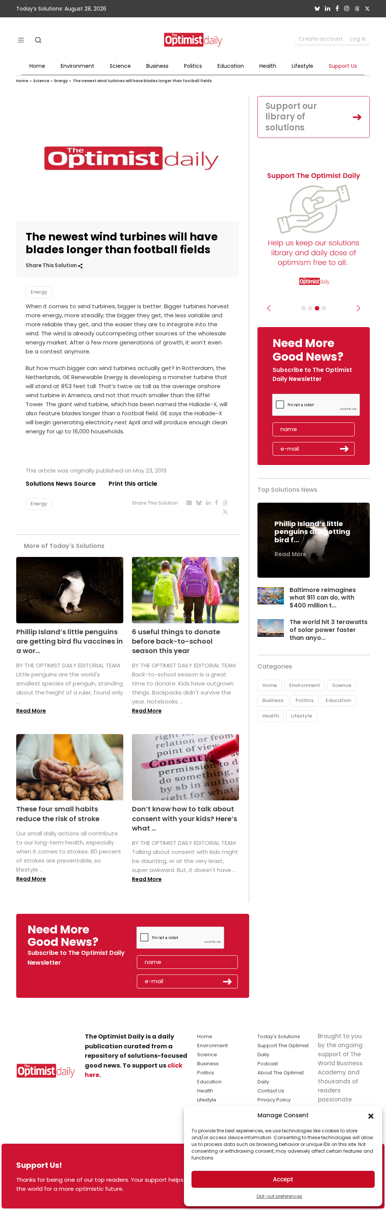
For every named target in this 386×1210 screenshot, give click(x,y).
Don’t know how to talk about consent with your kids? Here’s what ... (184, 818)
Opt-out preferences (279, 1196)
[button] (371, 1115)
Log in (358, 39)
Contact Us (270, 1090)
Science (120, 66)
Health (267, 66)
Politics (193, 66)
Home (37, 66)
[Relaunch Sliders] (324, 308)
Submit (344, 448)
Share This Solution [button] (52, 265)
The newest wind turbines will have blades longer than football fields (142, 81)
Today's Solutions (278, 1036)
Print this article (133, 483)
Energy (61, 81)
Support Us (343, 66)
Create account (321, 39)
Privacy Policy (274, 1099)
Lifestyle (302, 66)
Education (231, 66)
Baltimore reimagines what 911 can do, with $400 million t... (323, 598)
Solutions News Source (61, 483)
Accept (283, 1179)
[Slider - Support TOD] (317, 308)
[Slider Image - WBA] (310, 308)
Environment (77, 66)
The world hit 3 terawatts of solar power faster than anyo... (329, 630)
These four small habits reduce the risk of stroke (58, 813)
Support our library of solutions (291, 116)
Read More (31, 710)
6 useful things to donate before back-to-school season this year (176, 641)
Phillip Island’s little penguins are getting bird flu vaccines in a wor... (69, 641)
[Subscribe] (303, 308)
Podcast (267, 1063)
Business (157, 66)
